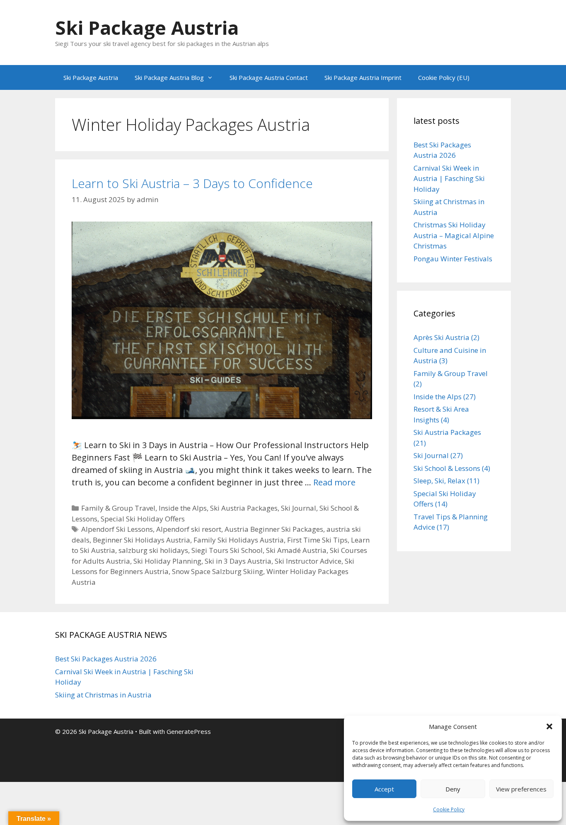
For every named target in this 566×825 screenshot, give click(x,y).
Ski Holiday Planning (167, 561)
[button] (549, 726)
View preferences (521, 789)
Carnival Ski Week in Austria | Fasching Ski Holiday (449, 178)
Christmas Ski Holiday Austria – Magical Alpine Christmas (454, 235)
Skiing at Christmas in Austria (103, 695)
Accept (384, 789)
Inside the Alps (183, 508)
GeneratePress (189, 731)
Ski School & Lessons (447, 468)
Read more (334, 482)
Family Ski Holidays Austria (239, 540)
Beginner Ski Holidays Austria (141, 540)
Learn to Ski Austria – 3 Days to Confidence (192, 183)
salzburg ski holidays (153, 550)
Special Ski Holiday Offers (143, 518)
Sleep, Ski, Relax (439, 480)
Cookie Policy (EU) (443, 77)
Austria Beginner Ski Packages (274, 529)
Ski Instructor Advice (308, 561)
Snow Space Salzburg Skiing (217, 571)
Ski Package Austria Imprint (363, 77)
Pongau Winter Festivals (453, 258)
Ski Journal (298, 508)
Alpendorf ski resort (188, 529)
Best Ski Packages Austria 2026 (106, 658)
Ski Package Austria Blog (169, 77)
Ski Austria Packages (244, 508)
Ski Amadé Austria (296, 550)
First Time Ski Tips (317, 540)
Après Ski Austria (441, 337)
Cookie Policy (448, 809)
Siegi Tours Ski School (227, 550)
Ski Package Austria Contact (269, 77)
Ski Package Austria (147, 27)
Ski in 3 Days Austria (238, 561)
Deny (452, 789)
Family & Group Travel (118, 508)
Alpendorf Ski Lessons (117, 529)
